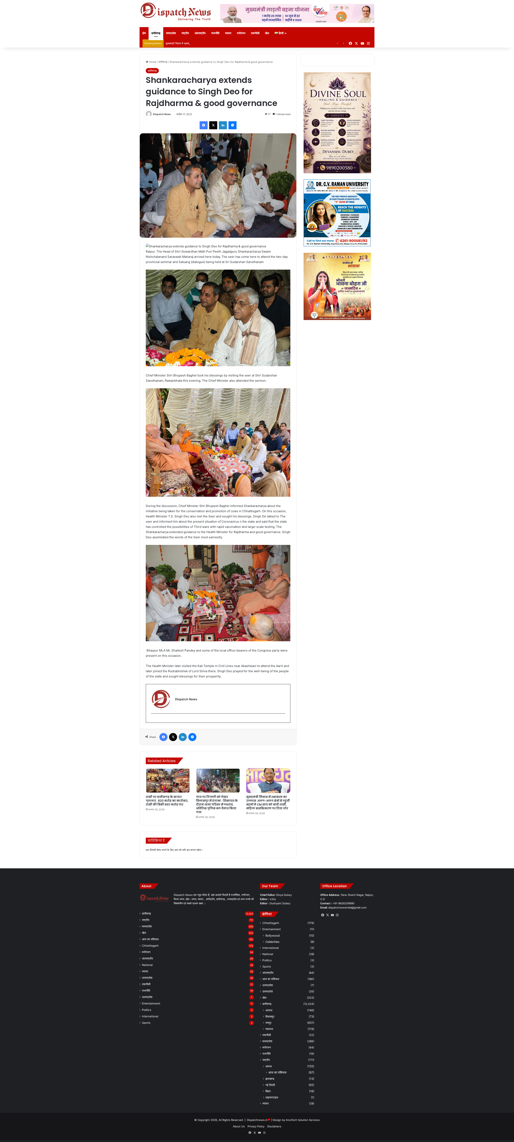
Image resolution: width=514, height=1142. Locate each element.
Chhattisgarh (150, 945)
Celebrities (272, 941)
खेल (267, 33)
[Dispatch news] (177, 12)
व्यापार (228, 33)
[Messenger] (232, 125)
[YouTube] (332, 915)
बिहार (268, 1091)
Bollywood (272, 935)
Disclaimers (274, 1126)
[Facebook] (204, 125)
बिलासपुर (269, 1016)
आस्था (268, 1066)
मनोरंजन (241, 33)
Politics (146, 1009)
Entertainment (151, 1003)
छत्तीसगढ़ (155, 33)
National (147, 965)
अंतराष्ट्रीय (200, 33)
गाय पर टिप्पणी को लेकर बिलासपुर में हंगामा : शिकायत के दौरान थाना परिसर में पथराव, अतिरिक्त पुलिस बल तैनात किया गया (217, 804)
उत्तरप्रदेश (147, 977)
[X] (213, 125)
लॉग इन (186, 849)
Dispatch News (162, 114)
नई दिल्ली (270, 1085)
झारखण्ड (269, 1078)
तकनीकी (255, 33)
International (150, 1016)
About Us (239, 1126)
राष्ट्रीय (185, 33)
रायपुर (268, 1022)
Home (152, 61)
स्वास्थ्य (269, 1029)
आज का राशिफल (150, 939)
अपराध (268, 1010)
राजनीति (215, 33)
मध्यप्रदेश (171, 33)
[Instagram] (337, 915)
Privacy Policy (256, 1126)
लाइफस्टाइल (271, 1097)
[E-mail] (153, 720)
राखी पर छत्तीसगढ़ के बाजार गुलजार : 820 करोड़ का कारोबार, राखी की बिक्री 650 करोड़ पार (167, 801)
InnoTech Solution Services (303, 1120)
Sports (146, 1022)
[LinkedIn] (223, 125)
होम (144, 33)
